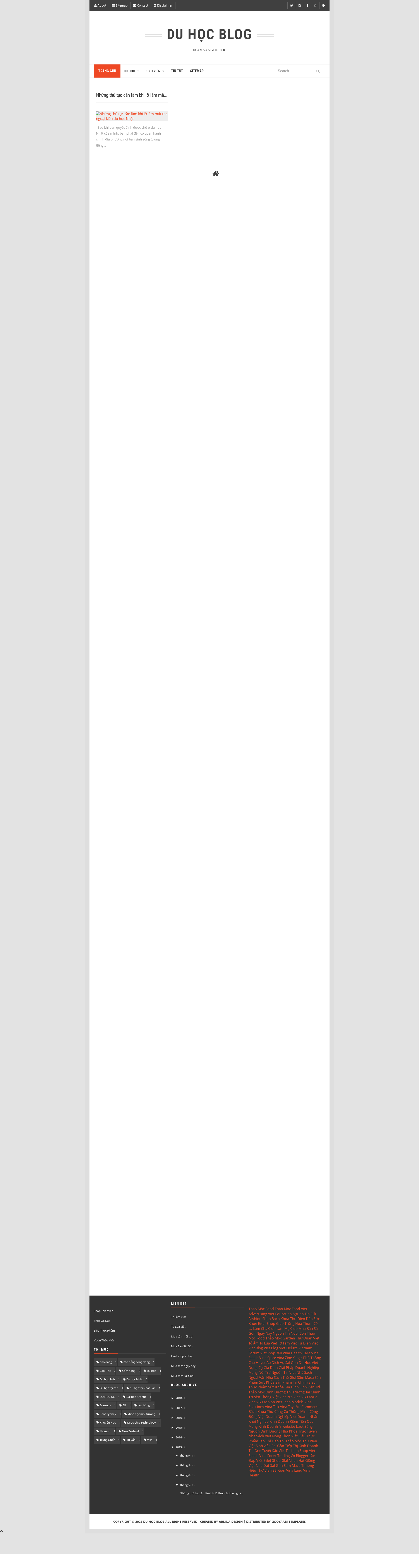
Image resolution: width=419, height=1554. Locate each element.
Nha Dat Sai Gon (269, 1465)
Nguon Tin (301, 1313)
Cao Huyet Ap (260, 1362)
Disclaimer (164, 5)
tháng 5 (185, 1485)
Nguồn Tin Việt (283, 1372)
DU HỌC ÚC (107, 1397)
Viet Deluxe (288, 1348)
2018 (179, 1398)
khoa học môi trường (141, 1414)
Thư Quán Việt (307, 1338)
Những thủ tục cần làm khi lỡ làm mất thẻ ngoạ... (211, 1493)
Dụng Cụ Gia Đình (263, 1367)
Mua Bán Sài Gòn (182, 1346)
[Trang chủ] (215, 173)
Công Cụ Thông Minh (291, 1411)
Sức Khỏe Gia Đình (283, 1387)
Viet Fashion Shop (293, 1450)
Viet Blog (256, 1348)
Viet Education (280, 1313)
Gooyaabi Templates (289, 1521)
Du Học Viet (308, 1362)
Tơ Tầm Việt (287, 1343)
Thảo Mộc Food (261, 1308)
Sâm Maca (305, 1377)
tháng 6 (185, 1475)
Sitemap (121, 5)
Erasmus (105, 1405)
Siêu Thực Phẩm (104, 1330)
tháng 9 (185, 1455)
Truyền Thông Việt (264, 1397)
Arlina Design (231, 1521)
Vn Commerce (307, 1406)
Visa (149, 1440)
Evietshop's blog (181, 1356)
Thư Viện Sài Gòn (271, 1470)
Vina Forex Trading (274, 1455)
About (101, 5)
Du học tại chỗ (109, 1388)
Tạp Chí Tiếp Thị (272, 1441)
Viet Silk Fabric (305, 1397)
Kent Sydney (108, 1414)
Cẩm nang (128, 1371)
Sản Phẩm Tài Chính (291, 1382)
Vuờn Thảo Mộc (104, 1340)
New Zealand (130, 1431)
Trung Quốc (107, 1440)
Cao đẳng (106, 1362)
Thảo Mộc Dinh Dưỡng (267, 1392)
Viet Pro (286, 1397)
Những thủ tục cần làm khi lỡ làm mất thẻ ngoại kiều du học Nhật (155, 95)
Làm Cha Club (264, 1328)
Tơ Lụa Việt (178, 1327)
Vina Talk (272, 1406)
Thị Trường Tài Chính (303, 1392)
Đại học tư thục (136, 1397)
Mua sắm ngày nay (183, 1366)
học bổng (143, 1405)
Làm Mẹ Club (287, 1328)
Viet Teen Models (290, 1402)
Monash (105, 1431)
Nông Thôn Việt (285, 1436)
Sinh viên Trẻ (310, 1387)
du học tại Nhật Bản (143, 1388)
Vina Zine (284, 1357)
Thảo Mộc (293, 1441)
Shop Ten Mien (103, 1311)
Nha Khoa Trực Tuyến (299, 1431)
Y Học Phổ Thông (307, 1357)
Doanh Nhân (307, 1416)
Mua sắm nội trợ (181, 1336)
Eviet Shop (266, 1323)
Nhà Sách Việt (260, 1436)
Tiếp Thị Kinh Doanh (301, 1445)
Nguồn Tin (281, 1333)
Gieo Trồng (285, 1323)
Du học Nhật (134, 1379)
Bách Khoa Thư (284, 1318)
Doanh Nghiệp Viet (281, 1416)
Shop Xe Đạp (102, 1321)
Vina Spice (267, 1357)
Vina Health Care (296, 1353)
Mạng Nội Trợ (260, 1372)
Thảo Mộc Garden (280, 1338)
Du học (151, 1371)
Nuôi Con (298, 1333)
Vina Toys (287, 1406)
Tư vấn (131, 1440)
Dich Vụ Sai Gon (285, 1362)
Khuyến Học (108, 1422)
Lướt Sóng (304, 1426)
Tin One (255, 1450)
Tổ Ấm (254, 1343)
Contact (142, 5)
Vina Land (294, 1470)
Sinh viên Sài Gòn (270, 1445)
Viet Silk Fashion (262, 1402)
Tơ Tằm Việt (178, 1317)
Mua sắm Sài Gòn (182, 1376)
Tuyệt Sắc (270, 1450)
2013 (179, 1447)
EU (124, 1405)
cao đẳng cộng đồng (137, 1362)
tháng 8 (185, 1465)
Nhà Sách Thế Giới (281, 1377)
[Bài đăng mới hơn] (101, 173)
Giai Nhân (290, 1460)
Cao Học (105, 1371)
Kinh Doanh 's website (277, 1426)
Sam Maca (292, 1465)
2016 (179, 1418)
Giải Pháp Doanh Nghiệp (299, 1367)
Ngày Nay (264, 1333)
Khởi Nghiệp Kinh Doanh (269, 1421)
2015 (179, 1427)
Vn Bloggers (300, 1455)
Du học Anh (107, 1379)
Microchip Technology (141, 1422)
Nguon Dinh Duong (264, 1431)
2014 (179, 1437)
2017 (179, 1408)
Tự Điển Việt (308, 1343)
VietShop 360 (271, 1353)
